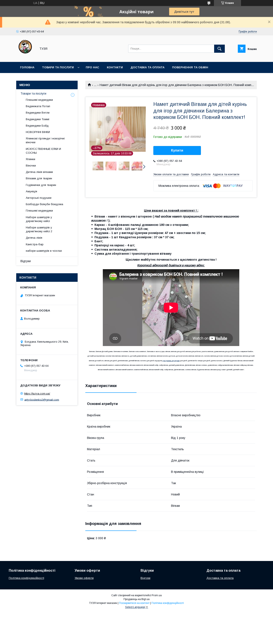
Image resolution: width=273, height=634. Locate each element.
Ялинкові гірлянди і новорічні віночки (45, 140)
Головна (27, 67)
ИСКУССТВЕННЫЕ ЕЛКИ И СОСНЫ (43, 150)
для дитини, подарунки (171, 361)
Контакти (115, 67)
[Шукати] (219, 49)
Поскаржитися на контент (134, 603)
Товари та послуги (58, 67)
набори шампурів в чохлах (44, 250)
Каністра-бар (35, 244)
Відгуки (25, 261)
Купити (177, 150)
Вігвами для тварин (39, 178)
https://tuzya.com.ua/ (37, 393)
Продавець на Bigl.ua (136, 599)
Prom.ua (157, 595)
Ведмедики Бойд (37, 125)
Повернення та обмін (190, 67)
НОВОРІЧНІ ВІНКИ (38, 132)
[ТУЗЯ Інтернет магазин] (25, 56)
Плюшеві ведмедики (39, 99)
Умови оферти (84, 578)
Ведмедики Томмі (37, 119)
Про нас (92, 67)
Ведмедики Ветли (37, 112)
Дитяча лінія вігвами (39, 172)
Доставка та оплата (147, 67)
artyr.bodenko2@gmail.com (41, 399)
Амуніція (31, 191)
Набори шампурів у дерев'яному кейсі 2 (39, 229)
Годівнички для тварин (41, 185)
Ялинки (30, 159)
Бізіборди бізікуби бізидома (44, 204)
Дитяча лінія (34, 237)
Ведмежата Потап (38, 106)
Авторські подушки (38, 197)
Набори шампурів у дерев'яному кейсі (39, 219)
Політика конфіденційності (26, 578)
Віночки (31, 165)
